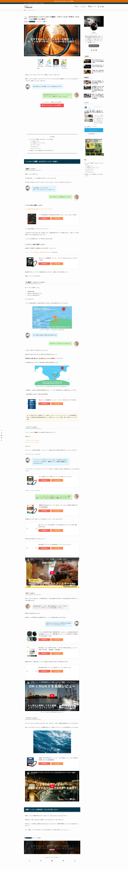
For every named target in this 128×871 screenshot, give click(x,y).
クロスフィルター (36, 148)
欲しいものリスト (94, 45)
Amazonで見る (57, 218)
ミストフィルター (36, 144)
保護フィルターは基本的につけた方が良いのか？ (42, 150)
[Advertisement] (52, 120)
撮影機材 (39, 837)
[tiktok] (100, 6)
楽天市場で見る (44, 218)
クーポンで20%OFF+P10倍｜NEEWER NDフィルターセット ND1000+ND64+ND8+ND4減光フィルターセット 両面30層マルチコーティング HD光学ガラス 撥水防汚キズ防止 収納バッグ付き (58, 634)
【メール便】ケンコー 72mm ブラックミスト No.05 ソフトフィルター (55, 476)
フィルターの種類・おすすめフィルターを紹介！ (42, 139)
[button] (29, 861)
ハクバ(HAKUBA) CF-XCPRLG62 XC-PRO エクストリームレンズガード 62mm (57, 214)
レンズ (35, 837)
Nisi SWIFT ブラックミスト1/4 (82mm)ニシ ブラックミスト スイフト (54, 544)
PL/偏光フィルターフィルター (39, 142)
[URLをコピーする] (74, 861)
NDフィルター (36, 146)
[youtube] (103, 6)
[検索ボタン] (94, 6)
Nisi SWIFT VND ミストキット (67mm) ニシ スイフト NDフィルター (54, 667)
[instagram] (98, 6)
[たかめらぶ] (29, 6)
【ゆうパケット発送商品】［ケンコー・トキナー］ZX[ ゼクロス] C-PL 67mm (57, 400)
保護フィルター (36, 141)
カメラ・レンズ (32, 21)
